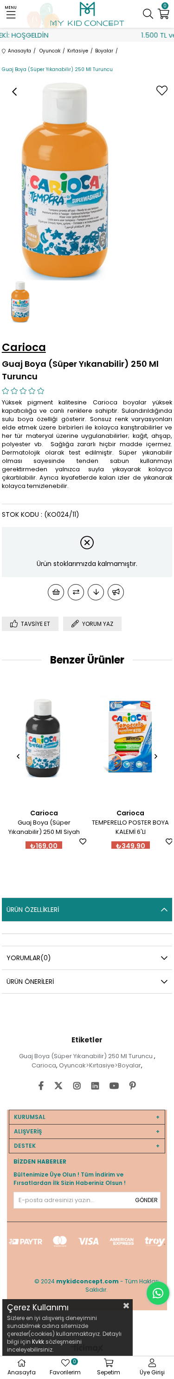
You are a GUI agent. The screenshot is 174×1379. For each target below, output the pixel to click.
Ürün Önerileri (30, 981)
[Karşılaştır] (76, 592)
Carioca (44, 1065)
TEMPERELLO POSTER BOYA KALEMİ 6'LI (74, 827)
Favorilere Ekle (26, 841)
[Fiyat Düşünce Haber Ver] (96, 592)
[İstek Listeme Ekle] (56, 592)
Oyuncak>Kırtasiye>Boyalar (100, 1065)
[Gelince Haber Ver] (116, 592)
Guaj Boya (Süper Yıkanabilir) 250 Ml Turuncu (86, 1056)
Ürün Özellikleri (32, 909)
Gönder (146, 1200)
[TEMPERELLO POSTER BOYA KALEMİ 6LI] (74, 738)
